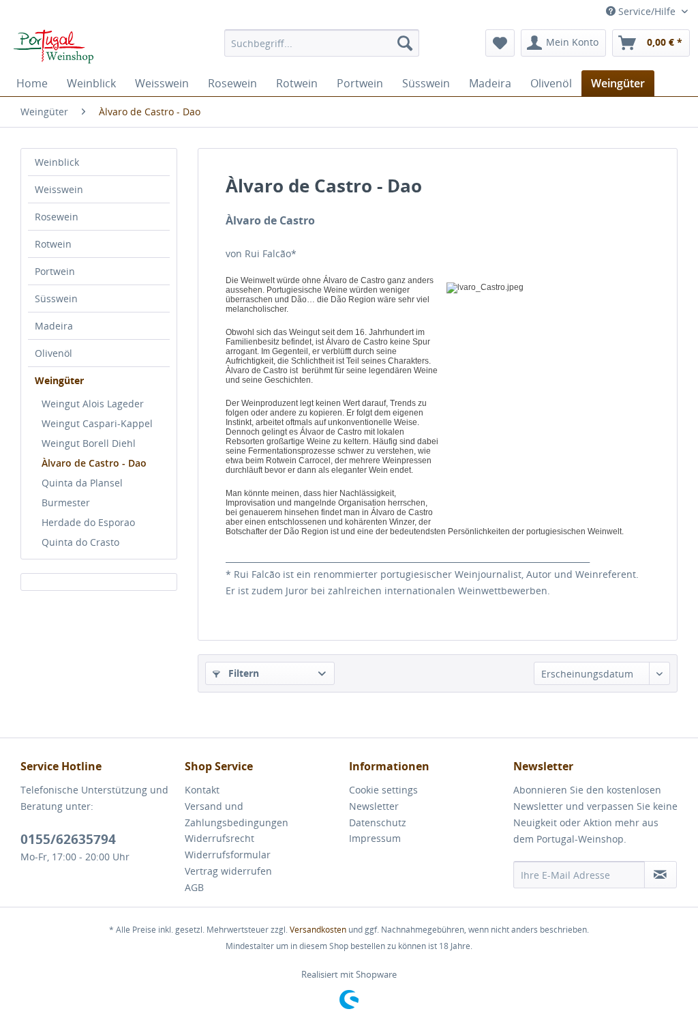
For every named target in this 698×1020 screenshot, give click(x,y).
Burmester (66, 502)
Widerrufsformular (228, 854)
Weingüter (59, 380)
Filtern (242, 673)
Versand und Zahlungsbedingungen (236, 814)
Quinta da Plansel (82, 482)
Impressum (375, 838)
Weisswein (59, 189)
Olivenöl (53, 353)
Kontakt (202, 789)
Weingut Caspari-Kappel (97, 423)
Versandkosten (318, 929)
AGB (194, 887)
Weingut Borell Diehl (89, 443)
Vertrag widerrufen (228, 870)
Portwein (55, 271)
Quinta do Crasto (80, 542)
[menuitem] (322, 43)
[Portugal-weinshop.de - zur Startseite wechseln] (50, 46)
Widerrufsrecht (219, 838)
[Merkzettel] (500, 43)
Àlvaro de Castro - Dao (94, 462)
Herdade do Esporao (88, 522)
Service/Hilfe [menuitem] (647, 11)
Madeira (54, 325)
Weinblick (57, 162)
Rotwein (53, 243)
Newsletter (374, 806)
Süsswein (56, 298)
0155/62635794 (68, 839)
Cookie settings (383, 789)
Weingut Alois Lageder (93, 403)
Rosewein (56, 216)
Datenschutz (377, 822)
